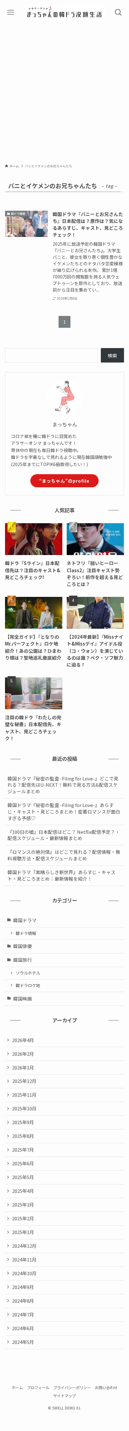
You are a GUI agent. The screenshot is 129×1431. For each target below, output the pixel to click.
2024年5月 (23, 1342)
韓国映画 (22, 998)
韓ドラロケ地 (28, 985)
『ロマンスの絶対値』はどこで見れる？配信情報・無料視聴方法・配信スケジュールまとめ (64, 855)
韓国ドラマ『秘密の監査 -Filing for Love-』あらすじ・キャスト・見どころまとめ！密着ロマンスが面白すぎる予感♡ (64, 811)
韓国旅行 (22, 959)
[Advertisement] (64, 92)
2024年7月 (23, 1314)
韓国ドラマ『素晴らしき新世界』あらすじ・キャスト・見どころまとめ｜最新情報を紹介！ (62, 875)
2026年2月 (23, 1053)
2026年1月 (23, 1067)
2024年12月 (24, 1245)
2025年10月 (24, 1108)
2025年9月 (23, 1122)
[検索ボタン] (118, 12)
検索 (112, 355)
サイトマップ (64, 1396)
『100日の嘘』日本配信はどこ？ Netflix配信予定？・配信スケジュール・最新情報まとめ (64, 835)
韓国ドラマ (25, 920)
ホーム (17, 1387)
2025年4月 (23, 1191)
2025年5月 (23, 1177)
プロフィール (38, 1387)
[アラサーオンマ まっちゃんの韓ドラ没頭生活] (64, 12)
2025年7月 (23, 1149)
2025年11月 (24, 1094)
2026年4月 (23, 1040)
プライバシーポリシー (72, 1387)
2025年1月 (23, 1232)
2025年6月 (23, 1163)
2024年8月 (23, 1300)
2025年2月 (23, 1218)
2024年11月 (24, 1259)
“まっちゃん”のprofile (64, 481)
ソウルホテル (28, 973)
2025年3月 (23, 1204)
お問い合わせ (106, 1387)
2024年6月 (23, 1328)
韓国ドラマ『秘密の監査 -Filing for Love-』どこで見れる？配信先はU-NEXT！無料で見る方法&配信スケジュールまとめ (63, 785)
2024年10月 (24, 1273)
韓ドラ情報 (26, 933)
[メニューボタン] (11, 12)
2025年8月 (23, 1136)
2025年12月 (24, 1081)
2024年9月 (23, 1287)
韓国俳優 (22, 946)
